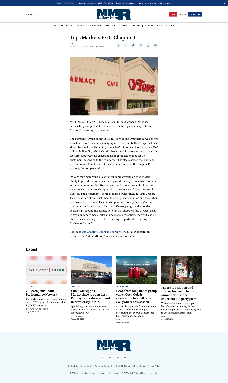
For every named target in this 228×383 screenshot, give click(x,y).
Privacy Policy (154, 366)
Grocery (148, 26)
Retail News (67, 26)
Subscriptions (138, 366)
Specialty (162, 26)
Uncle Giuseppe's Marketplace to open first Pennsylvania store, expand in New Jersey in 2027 (90, 296)
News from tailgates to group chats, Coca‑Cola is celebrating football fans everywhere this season (136, 296)
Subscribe (195, 14)
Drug (173, 26)
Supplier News (95, 26)
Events (136, 26)
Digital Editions (123, 366)
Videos (80, 26)
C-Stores (124, 26)
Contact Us (73, 366)
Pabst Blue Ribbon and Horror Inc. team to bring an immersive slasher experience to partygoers (181, 293)
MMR (72, 44)
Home (54, 26)
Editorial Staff (86, 366)
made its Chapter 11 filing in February (98, 232)
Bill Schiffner (78, 316)
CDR (173, 14)
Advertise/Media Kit (104, 366)
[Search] (36, 14)
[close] (225, 3)
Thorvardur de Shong (37, 309)
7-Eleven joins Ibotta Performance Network (41, 293)
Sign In (182, 14)
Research (111, 26)
